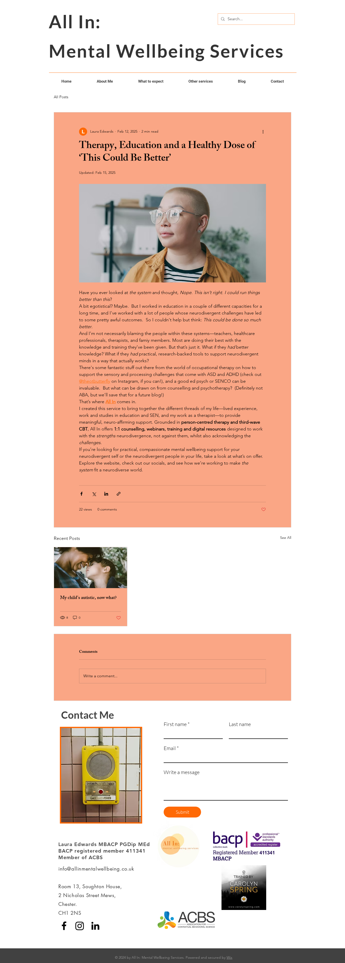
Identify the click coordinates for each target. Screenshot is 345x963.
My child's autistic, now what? (88, 598)
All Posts (61, 96)
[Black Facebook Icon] (64, 925)
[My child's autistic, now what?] (90, 567)
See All (285, 537)
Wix (229, 957)
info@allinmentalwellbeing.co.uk (96, 868)
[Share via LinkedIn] (106, 493)
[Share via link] (118, 493)
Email (171, 748)
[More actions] (263, 132)
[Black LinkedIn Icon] (95, 925)
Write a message (182, 772)
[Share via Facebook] (81, 493)
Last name (240, 724)
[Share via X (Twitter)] (93, 493)
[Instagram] (79, 925)
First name (177, 724)
